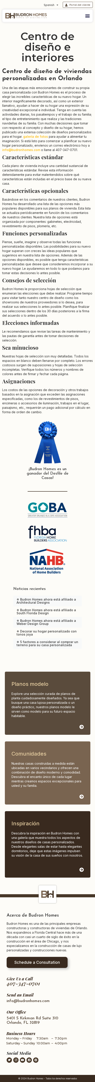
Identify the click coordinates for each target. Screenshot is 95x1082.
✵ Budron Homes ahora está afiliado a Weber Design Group (46, 622)
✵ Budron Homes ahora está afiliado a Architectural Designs (46, 600)
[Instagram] (16, 1060)
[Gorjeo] (9, 1060)
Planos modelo (29, 684)
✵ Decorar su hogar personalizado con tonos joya (47, 632)
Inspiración (25, 823)
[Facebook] (29, 1060)
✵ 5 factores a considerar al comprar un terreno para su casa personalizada (47, 643)
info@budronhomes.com (21, 150)
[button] (87, 15)
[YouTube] (22, 1060)
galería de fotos (35, 136)
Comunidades (28, 753)
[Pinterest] (35, 1060)
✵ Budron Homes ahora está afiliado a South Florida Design (46, 611)
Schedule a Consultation (37, 962)
